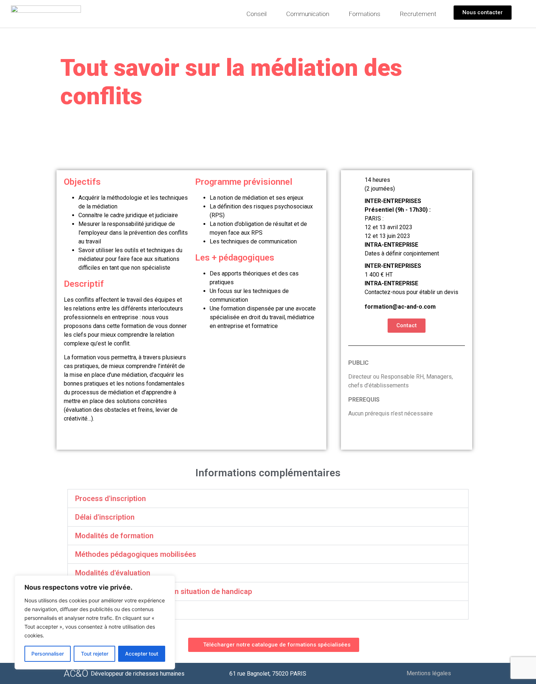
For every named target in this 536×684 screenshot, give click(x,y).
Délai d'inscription (105, 517)
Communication (307, 13)
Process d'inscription (110, 498)
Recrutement (418, 13)
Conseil (256, 13)
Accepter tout (141, 653)
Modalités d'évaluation (112, 572)
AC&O (76, 673)
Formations (364, 13)
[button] (268, 498)
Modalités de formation (114, 535)
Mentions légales (429, 673)
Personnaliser (47, 653)
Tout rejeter (94, 653)
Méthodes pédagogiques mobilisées (135, 554)
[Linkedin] (465, 673)
